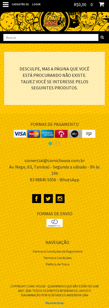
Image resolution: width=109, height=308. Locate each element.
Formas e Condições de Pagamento (57, 251)
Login (36, 4)
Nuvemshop (55, 303)
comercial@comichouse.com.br (55, 160)
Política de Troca (57, 264)
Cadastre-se (20, 4)
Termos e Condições (57, 258)
